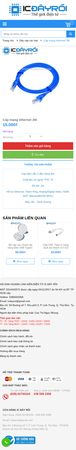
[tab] (38, 164)
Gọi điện (39, 154)
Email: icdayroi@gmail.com (18, 420)
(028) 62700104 (20, 393)
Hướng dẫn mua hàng (12, 351)
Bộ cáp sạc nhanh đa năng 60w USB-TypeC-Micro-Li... (20, 247)
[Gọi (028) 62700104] (6, 442)
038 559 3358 (42, 393)
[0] (68, 25)
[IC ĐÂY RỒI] (38, 12)
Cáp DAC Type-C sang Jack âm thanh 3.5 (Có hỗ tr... (56, 247)
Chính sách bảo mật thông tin (16, 341)
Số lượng (8, 137)
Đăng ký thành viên (11, 356)
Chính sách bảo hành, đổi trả (16, 336)
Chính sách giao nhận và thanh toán (20, 346)
